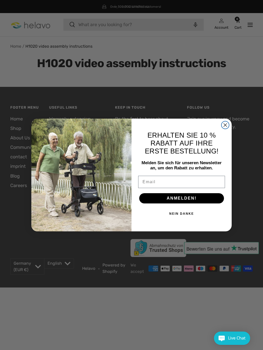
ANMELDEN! (181, 198)
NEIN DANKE (181, 213)
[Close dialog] (225, 125)
